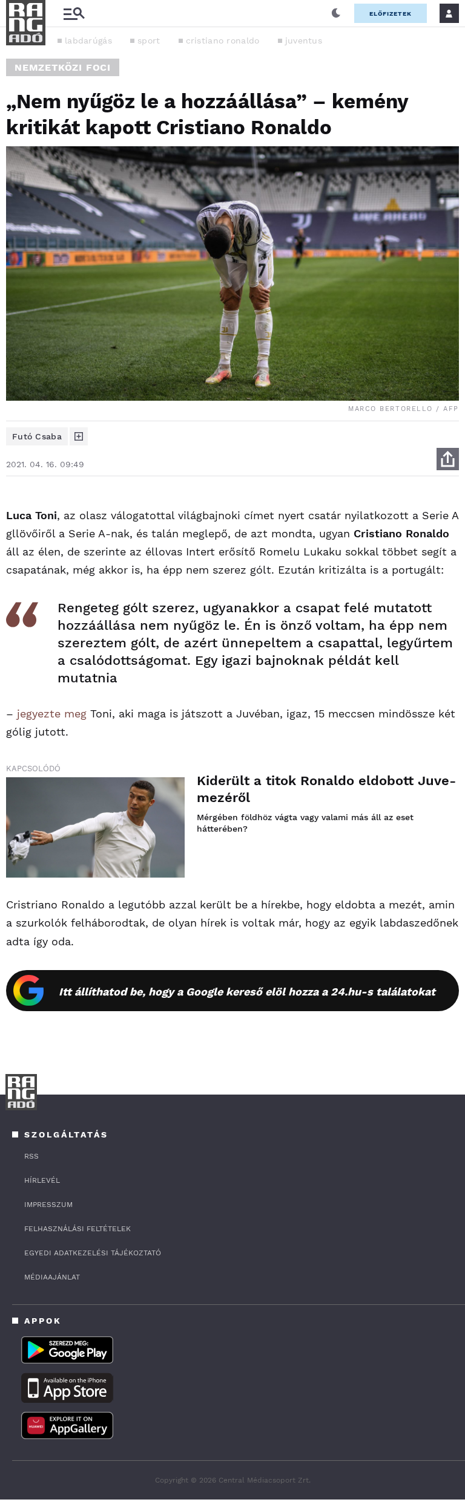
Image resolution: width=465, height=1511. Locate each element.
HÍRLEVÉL (42, 1180)
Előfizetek (390, 13)
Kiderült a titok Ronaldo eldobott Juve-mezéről (326, 789)
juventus (303, 40)
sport (148, 40)
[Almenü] (74, 13)
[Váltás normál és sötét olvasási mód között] (336, 13)
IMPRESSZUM (48, 1204)
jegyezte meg (52, 713)
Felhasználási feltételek (77, 1229)
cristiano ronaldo (223, 40)
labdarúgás (88, 40)
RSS (31, 1156)
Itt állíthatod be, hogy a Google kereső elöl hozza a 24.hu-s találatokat (247, 991)
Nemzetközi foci (63, 67)
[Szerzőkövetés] (79, 436)
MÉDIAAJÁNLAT (52, 1277)
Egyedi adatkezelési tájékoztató (92, 1253)
